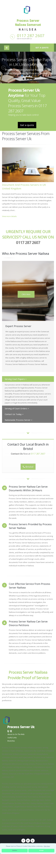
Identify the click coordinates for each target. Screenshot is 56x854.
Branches (11, 741)
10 (23, 79)
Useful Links (12, 737)
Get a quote (42, 47)
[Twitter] (28, 841)
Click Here (26, 294)
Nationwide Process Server (18, 420)
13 (32, 79)
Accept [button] (41, 850)
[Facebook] (23, 841)
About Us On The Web (15, 734)
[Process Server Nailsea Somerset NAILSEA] (28, 9)
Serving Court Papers (15, 379)
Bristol (29, 466)
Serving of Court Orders (16, 408)
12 (29, 79)
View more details (9, 216)
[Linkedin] (33, 841)
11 (26, 79)
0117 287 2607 (30, 35)
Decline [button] (14, 850)
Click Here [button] (47, 846)
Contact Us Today (13, 414)
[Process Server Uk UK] (6, 720)
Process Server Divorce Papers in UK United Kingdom (28, 62)
